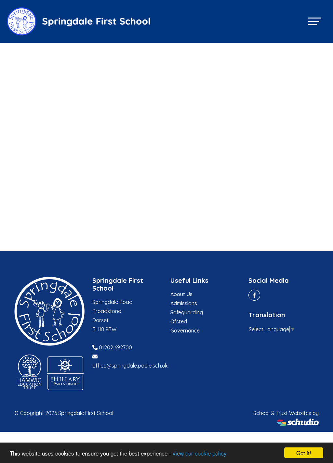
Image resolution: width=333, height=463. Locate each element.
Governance (185, 330)
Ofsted (178, 321)
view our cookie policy (200, 453)
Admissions (183, 303)
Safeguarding (186, 312)
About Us (181, 294)
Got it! (303, 453)
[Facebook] (254, 295)
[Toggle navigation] (314, 21)
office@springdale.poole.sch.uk (129, 365)
